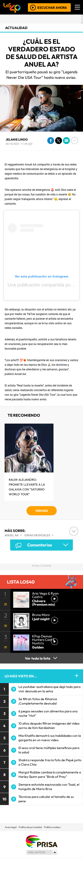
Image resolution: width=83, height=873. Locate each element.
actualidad (16, 28)
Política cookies (52, 827)
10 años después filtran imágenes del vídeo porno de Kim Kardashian (49, 725)
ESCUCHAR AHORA (52, 7)
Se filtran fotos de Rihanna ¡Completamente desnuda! (37, 701)
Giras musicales (37, 535)
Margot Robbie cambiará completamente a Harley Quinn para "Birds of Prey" (49, 774)
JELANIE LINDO (17, 139)
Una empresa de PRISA (41, 841)
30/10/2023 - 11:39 (19, 143)
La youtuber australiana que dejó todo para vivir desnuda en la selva (49, 689)
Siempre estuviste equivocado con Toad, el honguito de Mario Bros (48, 786)
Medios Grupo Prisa (41, 852)
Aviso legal (10, 827)
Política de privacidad (30, 827)
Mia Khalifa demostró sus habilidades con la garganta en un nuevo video (49, 738)
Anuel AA (11, 535)
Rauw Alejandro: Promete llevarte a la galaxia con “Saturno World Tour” (27, 487)
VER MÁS (41, 511)
